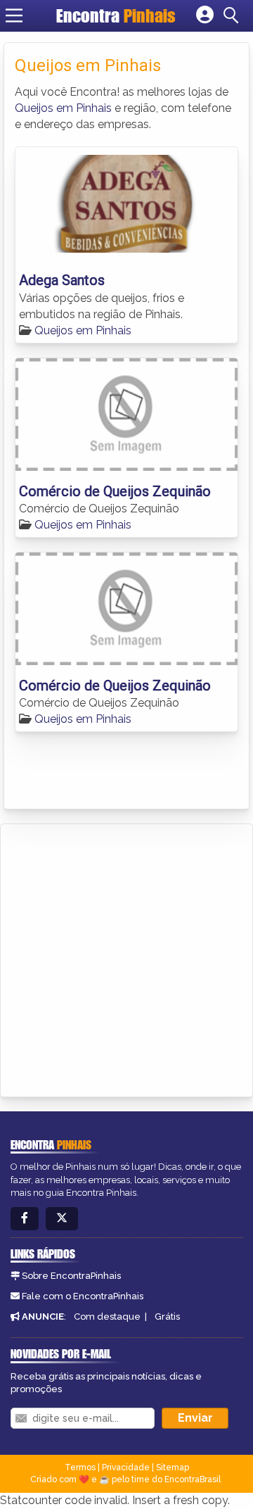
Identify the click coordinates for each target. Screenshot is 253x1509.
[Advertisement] (126, 958)
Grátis (167, 1316)
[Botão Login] (205, 15)
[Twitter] (62, 1218)
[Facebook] (25, 1218)
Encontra (116, 15)
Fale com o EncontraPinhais (82, 1296)
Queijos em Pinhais (63, 108)
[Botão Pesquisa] (233, 15)
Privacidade (126, 1467)
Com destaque (107, 1316)
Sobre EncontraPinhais (71, 1275)
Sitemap (172, 1467)
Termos (80, 1467)
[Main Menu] (14, 15)
